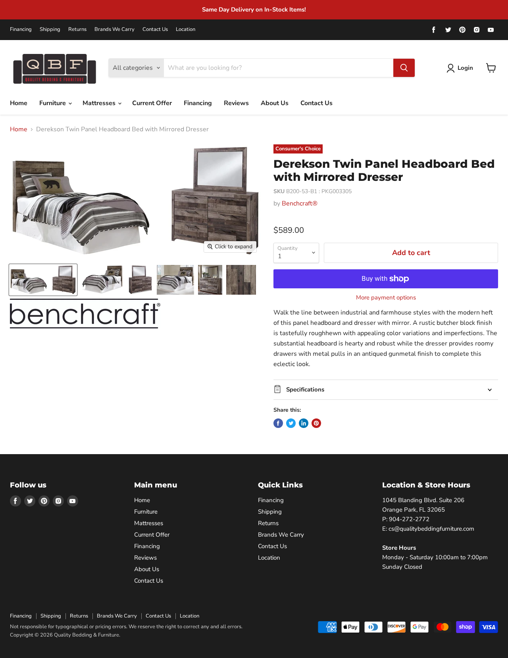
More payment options (386, 297)
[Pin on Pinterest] (316, 423)
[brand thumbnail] (85, 313)
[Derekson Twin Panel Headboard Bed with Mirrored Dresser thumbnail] (43, 279)
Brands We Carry (114, 30)
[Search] (404, 68)
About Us (275, 103)
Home (18, 103)
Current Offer (152, 103)
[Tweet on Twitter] (291, 423)
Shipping (50, 30)
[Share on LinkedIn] (303, 423)
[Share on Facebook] (278, 423)
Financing (21, 30)
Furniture (53, 103)
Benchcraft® (300, 203)
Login (465, 68)
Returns (77, 30)
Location (185, 30)
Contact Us (155, 30)
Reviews (236, 103)
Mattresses (100, 103)
